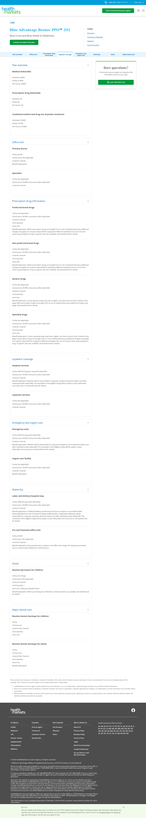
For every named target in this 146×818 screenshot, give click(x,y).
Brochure (90, 33)
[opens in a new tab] (133, 712)
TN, (105, 733)
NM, (111, 731)
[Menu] (143, 10)
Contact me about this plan (24, 42)
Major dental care (129, 54)
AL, (99, 726)
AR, (102, 726)
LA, (107, 729)
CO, (110, 726)
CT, (113, 726)
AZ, (105, 726)
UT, (110, 733)
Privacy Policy (105, 812)
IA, (129, 726)
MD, (110, 729)
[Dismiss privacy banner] (124, 807)
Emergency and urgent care (81, 54)
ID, (132, 726)
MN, (119, 729)
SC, (99, 733)
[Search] (138, 10)
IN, (99, 729)
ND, (99, 731)
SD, (102, 733)
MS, (126, 729)
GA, (124, 726)
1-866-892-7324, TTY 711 (118, 2)
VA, (113, 733)
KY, (104, 729)
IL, (134, 726)
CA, (107, 726)
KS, (102, 729)
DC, (116, 726)
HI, (127, 726)
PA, (129, 731)
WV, (124, 733)
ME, (113, 729)
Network (90, 41)
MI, (116, 729)
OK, (123, 731)
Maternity (96, 54)
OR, (126, 731)
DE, (119, 726)
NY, (117, 731)
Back (13, 22)
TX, (107, 733)
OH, (120, 731)
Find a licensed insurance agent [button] (118, 11)
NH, (105, 731)
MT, (129, 729)
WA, (118, 733)
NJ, (108, 731)
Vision (113, 54)
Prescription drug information (49, 54)
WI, (121, 733)
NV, (114, 731)
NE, (102, 731)
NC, (132, 729)
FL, (121, 726)
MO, (122, 729)
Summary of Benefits (95, 37)
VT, (116, 733)
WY (127, 733)
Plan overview (17, 54)
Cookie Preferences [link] (81, 749)
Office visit (33, 54)
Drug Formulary (93, 45)
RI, (132, 731)
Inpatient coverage (65, 54)
